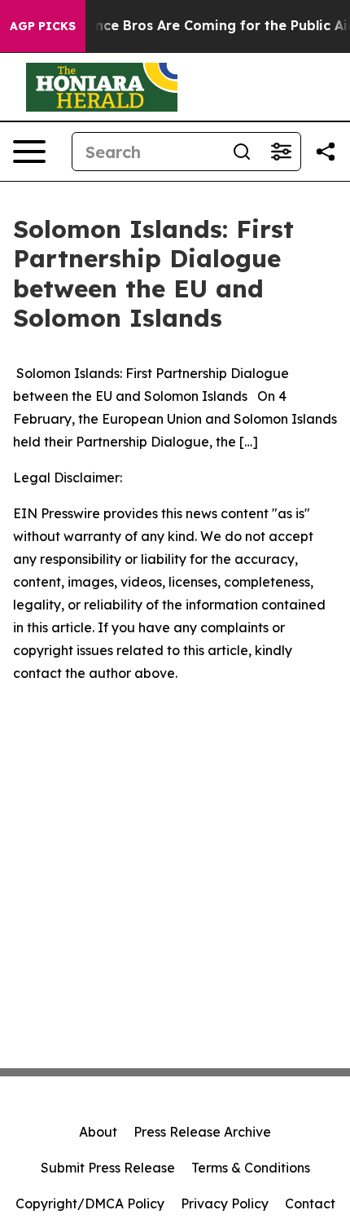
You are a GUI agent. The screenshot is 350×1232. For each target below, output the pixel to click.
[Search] (241, 151)
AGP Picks (43, 26)
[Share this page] (325, 151)
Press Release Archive (202, 1132)
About (98, 1132)
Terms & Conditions (250, 1167)
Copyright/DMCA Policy (89, 1203)
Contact (310, 1203)
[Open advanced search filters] (280, 151)
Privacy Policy (225, 1203)
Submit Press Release (108, 1167)
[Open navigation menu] (29, 151)
